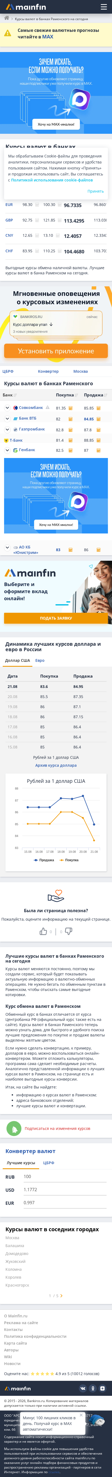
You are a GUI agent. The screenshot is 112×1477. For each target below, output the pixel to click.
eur (9, 1203)
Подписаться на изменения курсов (57, 1128)
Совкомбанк (31, 407)
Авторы (11, 1349)
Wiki (8, 1356)
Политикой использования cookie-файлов (52, 180)
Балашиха (14, 1245)
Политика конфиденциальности (35, 1336)
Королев (13, 1277)
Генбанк (27, 449)
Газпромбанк (32, 429)
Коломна (13, 1269)
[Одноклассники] (93, 1388)
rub (10, 1177)
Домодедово (16, 1253)
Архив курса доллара (56, 765)
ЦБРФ (8, 371)
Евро (40, 660)
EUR (9, 204)
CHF (9, 250)
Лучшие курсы (21, 1162)
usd (9, 1190)
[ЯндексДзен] (102, 1388)
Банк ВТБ (27, 418)
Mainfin (17, 1388)
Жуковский (15, 1261)
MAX (47, 36)
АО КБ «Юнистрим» (25, 549)
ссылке (54, 1472)
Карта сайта (15, 1343)
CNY (9, 235)
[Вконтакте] (83, 1388)
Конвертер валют (30, 1151)
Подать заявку (56, 618)
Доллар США (17, 660)
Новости (12, 1363)
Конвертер (48, 371)
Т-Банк (16, 440)
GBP (9, 220)
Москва (80, 371)
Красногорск (17, 1285)
